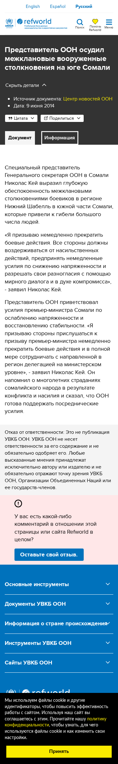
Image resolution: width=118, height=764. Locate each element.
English (33, 6)
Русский (84, 6)
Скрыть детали (22, 85)
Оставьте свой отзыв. (49, 554)
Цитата (21, 118)
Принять (59, 751)
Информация (59, 137)
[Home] (36, 23)
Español (57, 6)
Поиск (79, 27)
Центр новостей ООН (87, 98)
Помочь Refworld (95, 28)
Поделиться (61, 118)
